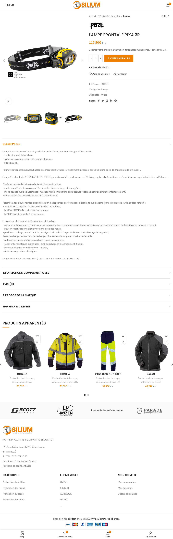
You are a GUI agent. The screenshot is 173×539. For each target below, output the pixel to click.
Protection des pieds (14, 499)
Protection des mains (14, 487)
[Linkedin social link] (111, 100)
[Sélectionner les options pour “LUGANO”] (37, 342)
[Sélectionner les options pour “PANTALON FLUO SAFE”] (123, 342)
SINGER (64, 487)
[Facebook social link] (99, 100)
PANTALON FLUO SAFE (108, 374)
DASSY (64, 499)
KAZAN (151, 374)
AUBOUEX (66, 493)
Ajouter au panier (119, 58)
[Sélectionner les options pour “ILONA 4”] (80, 342)
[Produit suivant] (168, 16)
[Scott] (23, 410)
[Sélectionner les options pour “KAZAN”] (166, 342)
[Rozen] (65, 410)
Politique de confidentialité (17, 465)
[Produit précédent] (162, 16)
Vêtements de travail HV (108, 382)
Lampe (126, 16)
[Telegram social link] (115, 100)
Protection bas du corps (108, 378)
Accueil (93, 16)
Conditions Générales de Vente (19, 461)
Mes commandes (127, 482)
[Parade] (149, 410)
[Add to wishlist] (37, 336)
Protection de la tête (110, 16)
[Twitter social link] (103, 100)
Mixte (104, 94)
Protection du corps (13, 493)
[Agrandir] (8, 101)
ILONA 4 (65, 374)
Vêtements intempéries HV (65, 382)
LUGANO (22, 374)
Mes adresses (125, 487)
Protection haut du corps (22, 378)
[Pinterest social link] (107, 100)
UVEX (63, 482)
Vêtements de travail (22, 382)
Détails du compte (127, 493)
